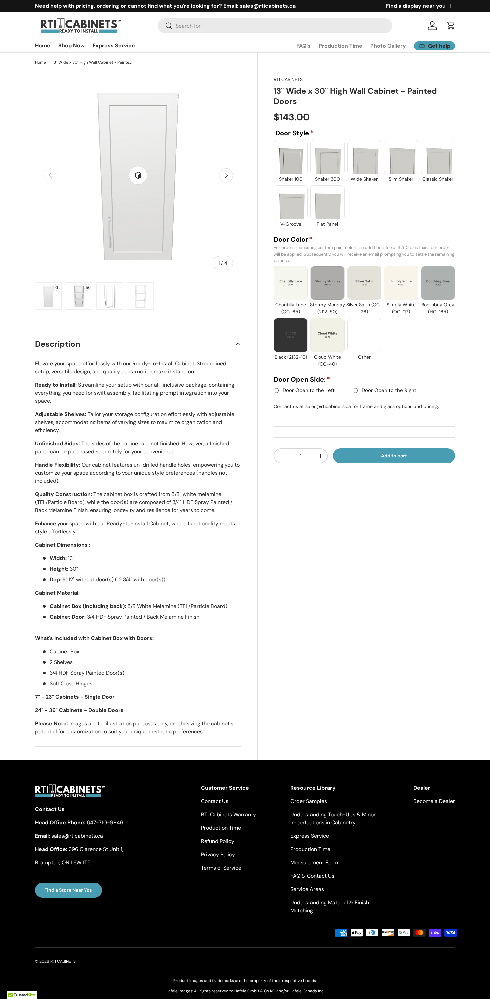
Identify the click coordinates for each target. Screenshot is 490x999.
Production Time (340, 45)
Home (42, 45)
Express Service (114, 45)
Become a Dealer (434, 801)
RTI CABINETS (288, 79)
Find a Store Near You (68, 890)
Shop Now (71, 45)
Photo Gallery (388, 45)
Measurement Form (314, 862)
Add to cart (394, 456)
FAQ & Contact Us (312, 875)
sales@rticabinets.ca (328, 406)
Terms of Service (221, 867)
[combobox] (275, 25)
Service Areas (307, 889)
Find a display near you (416, 5)
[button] (451, 25)
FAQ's (303, 45)
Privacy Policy (218, 854)
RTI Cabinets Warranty (228, 814)
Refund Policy (217, 841)
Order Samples (308, 801)
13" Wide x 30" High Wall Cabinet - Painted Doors (92, 62)
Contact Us (214, 801)
